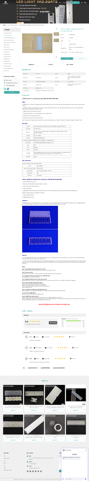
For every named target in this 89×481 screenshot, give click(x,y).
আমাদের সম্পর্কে (47, 2)
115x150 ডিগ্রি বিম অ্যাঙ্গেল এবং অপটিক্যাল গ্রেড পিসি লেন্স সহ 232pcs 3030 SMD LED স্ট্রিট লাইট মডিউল (55, 407)
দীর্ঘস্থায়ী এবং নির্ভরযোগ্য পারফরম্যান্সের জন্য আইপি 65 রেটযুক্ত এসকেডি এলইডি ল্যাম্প (34, 407)
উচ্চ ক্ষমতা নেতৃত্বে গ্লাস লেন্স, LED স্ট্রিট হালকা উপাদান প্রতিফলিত (55, 436)
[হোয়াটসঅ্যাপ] (5, 89)
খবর (4, 465)
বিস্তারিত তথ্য (31, 64)
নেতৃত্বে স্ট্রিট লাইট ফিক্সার (45, 368)
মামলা (5, 467)
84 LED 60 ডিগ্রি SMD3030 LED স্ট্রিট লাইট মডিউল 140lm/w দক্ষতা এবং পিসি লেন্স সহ (13, 436)
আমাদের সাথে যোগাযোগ (66, 2)
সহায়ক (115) (76, 347)
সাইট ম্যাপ (21, 479)
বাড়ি (42, 2)
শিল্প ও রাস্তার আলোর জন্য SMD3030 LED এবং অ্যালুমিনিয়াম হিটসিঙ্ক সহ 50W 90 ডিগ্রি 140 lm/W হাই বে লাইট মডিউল (34, 436)
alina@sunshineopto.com (12, 82)
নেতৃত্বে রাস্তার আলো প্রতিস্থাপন (59, 368)
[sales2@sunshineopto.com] (41, 471)
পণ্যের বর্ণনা (50, 64)
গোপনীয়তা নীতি (16, 479)
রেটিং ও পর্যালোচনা (70, 64)
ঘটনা (59, 2)
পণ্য (52, 2)
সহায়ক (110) (73, 336)
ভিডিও (56, 2)
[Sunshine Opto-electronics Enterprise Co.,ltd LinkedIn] (36, 471)
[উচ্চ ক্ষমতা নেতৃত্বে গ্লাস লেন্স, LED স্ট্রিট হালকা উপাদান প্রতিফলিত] (55, 425)
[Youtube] (33, 471)
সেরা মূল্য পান (67, 58)
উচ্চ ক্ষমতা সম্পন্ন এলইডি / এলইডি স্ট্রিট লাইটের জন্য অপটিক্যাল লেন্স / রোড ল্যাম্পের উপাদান (76, 407)
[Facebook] (30, 471)
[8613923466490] (38, 471)
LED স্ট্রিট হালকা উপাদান (14, 25)
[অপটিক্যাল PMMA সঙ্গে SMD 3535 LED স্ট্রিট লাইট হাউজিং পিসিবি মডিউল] (37, 43)
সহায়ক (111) (74, 358)
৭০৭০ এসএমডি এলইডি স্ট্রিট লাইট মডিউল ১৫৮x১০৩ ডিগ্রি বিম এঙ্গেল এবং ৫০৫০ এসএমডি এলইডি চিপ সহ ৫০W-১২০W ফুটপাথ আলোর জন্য (13, 407)
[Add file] (63, 478)
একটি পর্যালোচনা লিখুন (53, 322)
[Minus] (86, 450)
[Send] (86, 478)
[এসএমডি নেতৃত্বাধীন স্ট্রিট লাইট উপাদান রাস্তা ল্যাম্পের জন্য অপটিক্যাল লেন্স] (76, 425)
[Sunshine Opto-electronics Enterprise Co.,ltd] (5, 2)
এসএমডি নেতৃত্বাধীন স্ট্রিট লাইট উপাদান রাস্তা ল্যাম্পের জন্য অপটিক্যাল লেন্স (75, 436)
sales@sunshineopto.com (34, 468)
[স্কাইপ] (8, 89)
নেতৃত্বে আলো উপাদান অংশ (32, 368)
